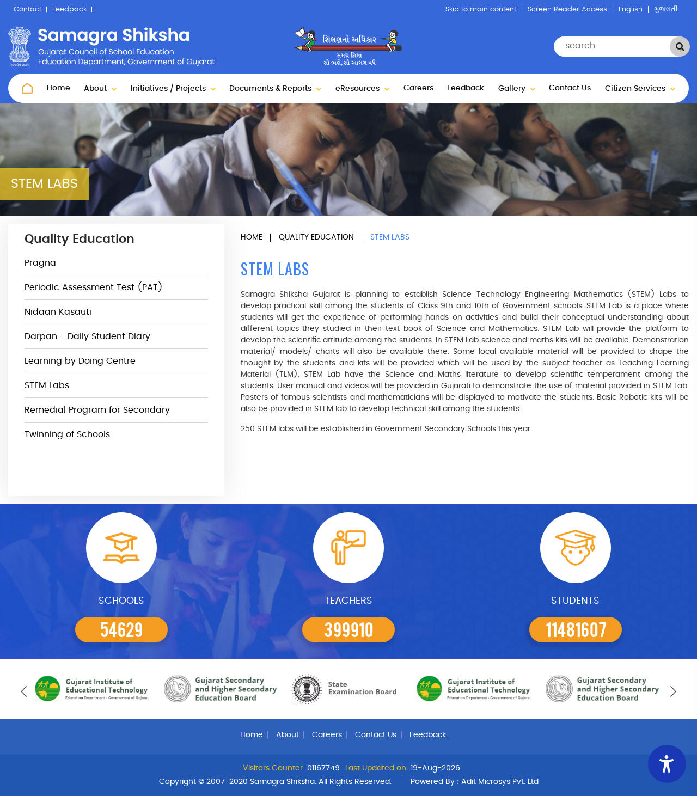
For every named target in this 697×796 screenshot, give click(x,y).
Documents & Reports (271, 89)
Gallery (513, 89)
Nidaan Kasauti (58, 312)
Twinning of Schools (67, 434)
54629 (121, 629)
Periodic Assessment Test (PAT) (94, 287)
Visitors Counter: (274, 768)
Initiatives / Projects (169, 89)
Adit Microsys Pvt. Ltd (500, 782)
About (96, 89)
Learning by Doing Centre (80, 361)
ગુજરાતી (666, 9)
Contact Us (570, 88)
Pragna (40, 263)
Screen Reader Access (567, 9)
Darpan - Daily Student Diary (87, 336)
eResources (358, 89)
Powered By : (475, 782)
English (631, 9)
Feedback (69, 9)
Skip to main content (480, 9)
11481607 (576, 629)
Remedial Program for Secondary (97, 410)
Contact (27, 9)
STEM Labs (47, 385)
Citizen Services (636, 89)
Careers (418, 88)
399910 (349, 629)
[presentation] (24, 691)
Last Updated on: (376, 768)
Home (58, 88)
